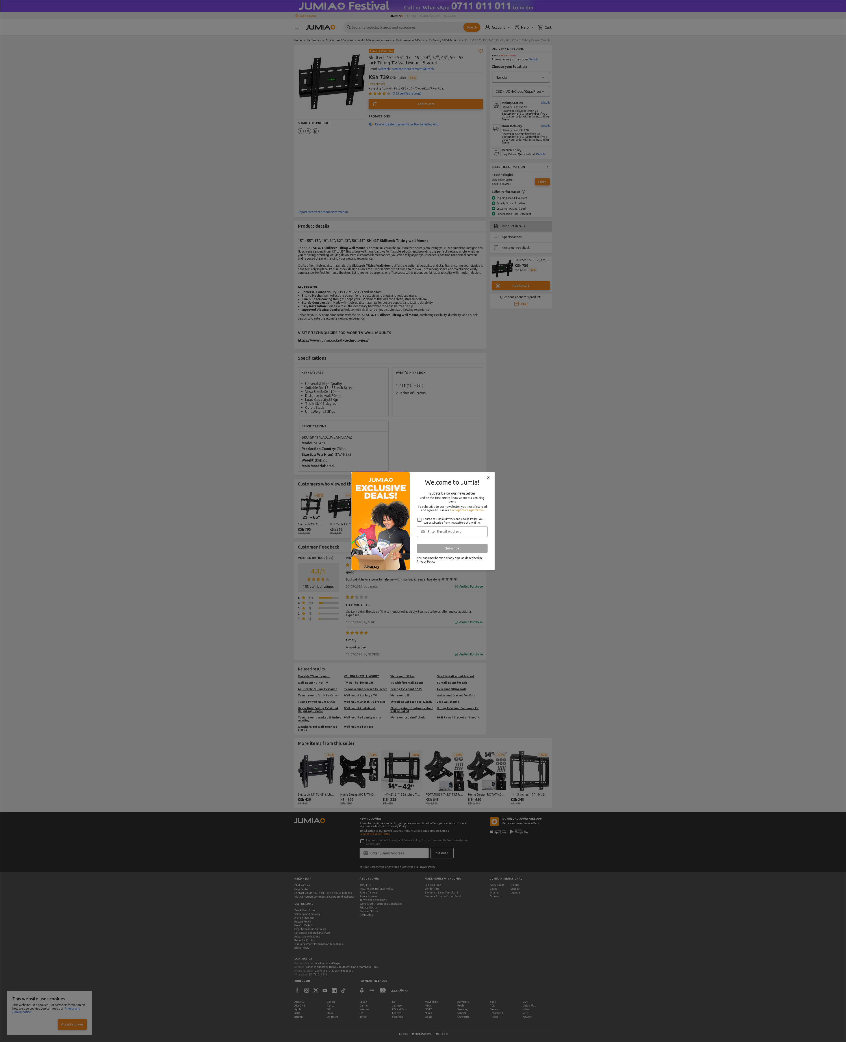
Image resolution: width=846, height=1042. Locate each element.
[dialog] (423, 521)
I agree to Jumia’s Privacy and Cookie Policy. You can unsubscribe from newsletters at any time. (453, 520)
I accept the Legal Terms (467, 510)
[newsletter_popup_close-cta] (488, 477)
